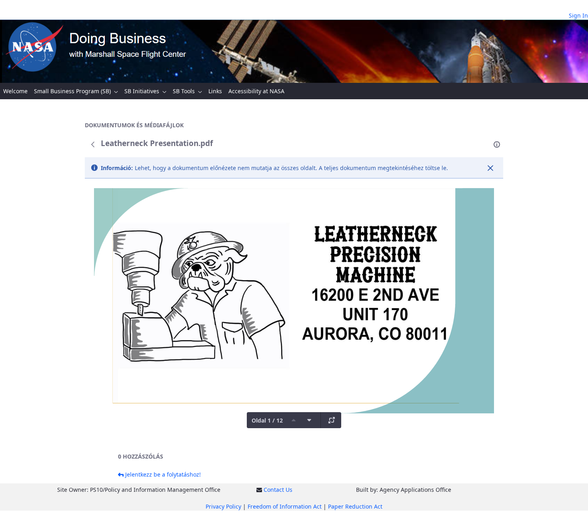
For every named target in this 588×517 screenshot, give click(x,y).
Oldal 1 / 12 (267, 420)
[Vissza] (93, 144)
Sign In (578, 15)
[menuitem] (15, 91)
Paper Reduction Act (355, 506)
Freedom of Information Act (285, 506)
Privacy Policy (223, 506)
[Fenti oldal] (294, 420)
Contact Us (278, 489)
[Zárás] (490, 168)
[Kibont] (332, 420)
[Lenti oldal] (309, 420)
